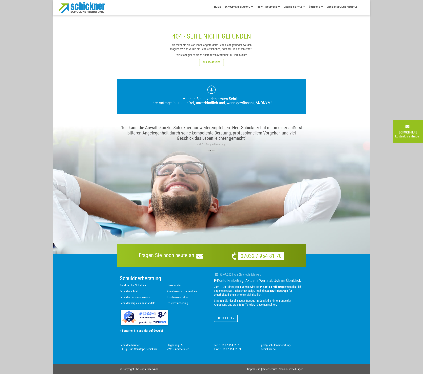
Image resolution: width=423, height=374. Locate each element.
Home (217, 6)
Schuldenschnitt (129, 291)
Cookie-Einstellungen (291, 369)
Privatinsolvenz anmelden (182, 291)
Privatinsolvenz (267, 6)
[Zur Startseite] (82, 12)
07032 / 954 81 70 (261, 256)
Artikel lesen (226, 318)
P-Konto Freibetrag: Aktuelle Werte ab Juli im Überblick (257, 280)
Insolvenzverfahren (178, 297)
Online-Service (293, 6)
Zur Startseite (211, 62)
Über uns (314, 6)
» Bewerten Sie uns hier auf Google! (140, 330)
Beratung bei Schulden (133, 285)
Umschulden (174, 285)
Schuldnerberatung (237, 6)
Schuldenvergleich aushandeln (137, 303)
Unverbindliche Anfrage (342, 6)
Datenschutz (269, 369)
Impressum (253, 369)
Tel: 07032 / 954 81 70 (227, 345)
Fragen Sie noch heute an (167, 255)
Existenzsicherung (177, 303)
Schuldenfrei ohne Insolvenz (136, 297)
